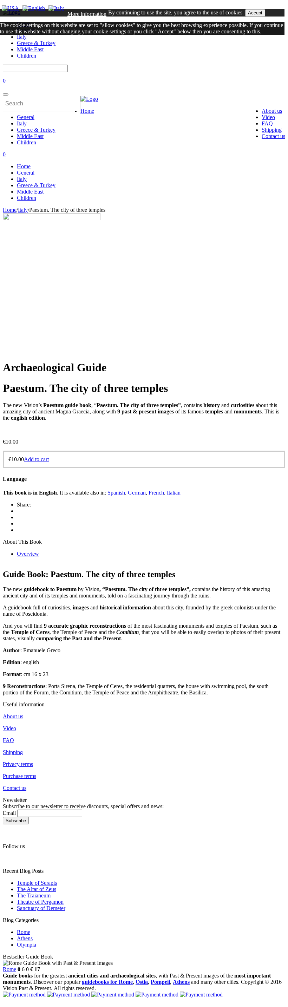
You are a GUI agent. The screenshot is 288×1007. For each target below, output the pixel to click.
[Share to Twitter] (19, 517)
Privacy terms (18, 764)
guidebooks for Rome (107, 982)
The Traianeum (34, 895)
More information (86, 14)
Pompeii (160, 982)
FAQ (267, 123)
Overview (28, 554)
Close (8, 45)
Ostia (142, 982)
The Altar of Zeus (36, 889)
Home (87, 111)
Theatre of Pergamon (40, 902)
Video (268, 117)
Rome (23, 932)
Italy (22, 123)
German (137, 493)
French (156, 493)
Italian (174, 493)
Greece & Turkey (36, 130)
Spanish (116, 493)
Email (9, 813)
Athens (25, 938)
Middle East (30, 136)
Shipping (272, 130)
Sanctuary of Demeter (41, 908)
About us (272, 111)
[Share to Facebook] (19, 524)
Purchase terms (19, 776)
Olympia (26, 945)
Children (26, 56)
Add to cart (36, 459)
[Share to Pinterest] (19, 511)
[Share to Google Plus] (19, 530)
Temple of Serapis (37, 883)
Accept (255, 12)
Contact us (273, 136)
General (25, 117)
